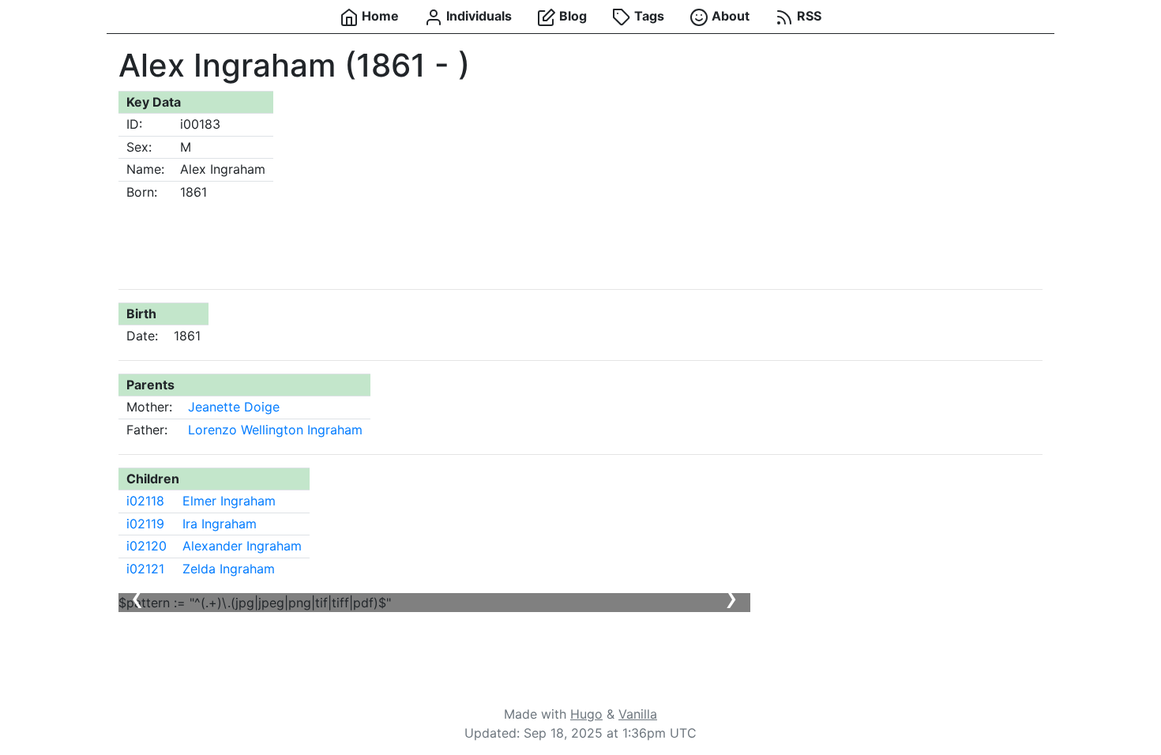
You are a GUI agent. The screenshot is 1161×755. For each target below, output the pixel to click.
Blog (571, 16)
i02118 (145, 501)
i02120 (146, 546)
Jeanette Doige (234, 407)
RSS (807, 16)
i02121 (145, 569)
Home (379, 16)
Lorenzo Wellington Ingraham (275, 430)
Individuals (477, 16)
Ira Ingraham (219, 524)
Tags (647, 16)
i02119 (145, 524)
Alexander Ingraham (242, 546)
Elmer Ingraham (229, 501)
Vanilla (637, 714)
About (729, 16)
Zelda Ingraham (228, 569)
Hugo (586, 714)
